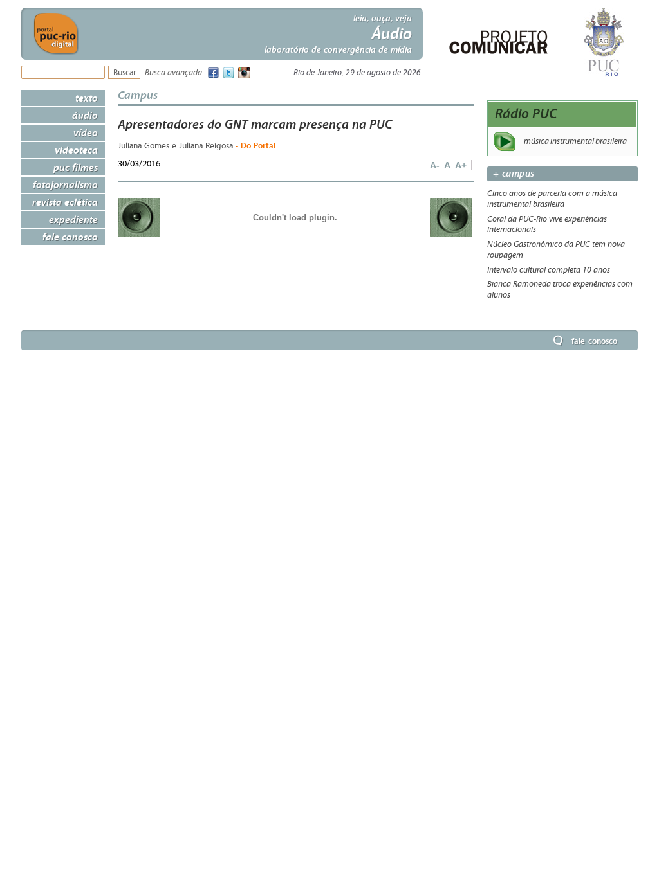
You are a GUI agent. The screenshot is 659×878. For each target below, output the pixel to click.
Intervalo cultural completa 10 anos (548, 269)
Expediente (73, 219)
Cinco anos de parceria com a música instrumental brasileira (552, 199)
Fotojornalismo (65, 184)
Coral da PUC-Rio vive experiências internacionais (547, 225)
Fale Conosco (70, 236)
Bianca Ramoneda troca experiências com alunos (560, 290)
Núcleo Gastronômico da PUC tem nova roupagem (556, 250)
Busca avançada (173, 73)
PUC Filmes (75, 167)
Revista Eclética (65, 202)
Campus (138, 94)
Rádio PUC (526, 113)
